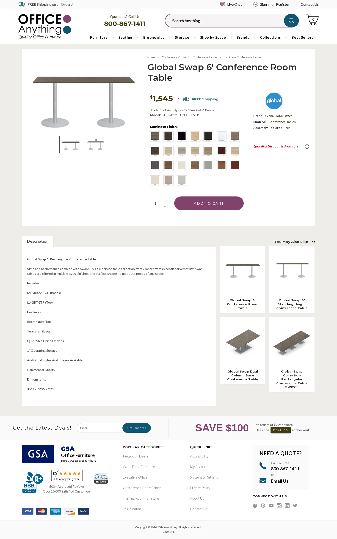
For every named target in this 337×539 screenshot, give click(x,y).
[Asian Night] (168, 136)
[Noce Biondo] (168, 151)
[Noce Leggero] (195, 151)
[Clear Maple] (195, 136)
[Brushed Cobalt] (208, 166)
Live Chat (234, 4)
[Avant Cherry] (235, 166)
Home (151, 57)
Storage (182, 37)
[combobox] (228, 20)
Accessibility (199, 456)
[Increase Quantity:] (165, 200)
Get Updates (136, 428)
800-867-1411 (125, 23)
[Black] (182, 136)
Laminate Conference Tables (242, 57)
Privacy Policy (200, 488)
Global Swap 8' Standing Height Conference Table (291, 304)
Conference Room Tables (142, 488)
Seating (126, 37)
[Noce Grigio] (182, 151)
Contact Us (310, 4)
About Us (197, 498)
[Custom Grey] (182, 180)
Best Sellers (302, 37)
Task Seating (132, 509)
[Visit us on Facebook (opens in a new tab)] (255, 505)
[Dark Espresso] (208, 136)
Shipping (196, 477)
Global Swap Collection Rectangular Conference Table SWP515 (291, 379)
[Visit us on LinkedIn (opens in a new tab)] (287, 505)
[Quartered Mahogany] (222, 151)
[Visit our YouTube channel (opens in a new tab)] (271, 505)
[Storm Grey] (155, 166)
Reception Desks (136, 456)
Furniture (99, 37)
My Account (199, 467)
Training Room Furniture (141, 498)
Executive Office (135, 477)
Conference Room (174, 57)
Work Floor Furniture (139, 467)
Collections (270, 37)
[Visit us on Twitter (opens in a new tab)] (295, 505)
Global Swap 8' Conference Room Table (243, 304)
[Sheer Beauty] (235, 151)
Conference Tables (205, 57)
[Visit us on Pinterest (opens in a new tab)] (263, 505)
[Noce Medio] (208, 151)
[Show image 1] (70, 144)
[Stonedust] (168, 180)
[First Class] (155, 151)
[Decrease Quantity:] (165, 206)
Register (282, 4)
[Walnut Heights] (168, 166)
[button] (307, 146)
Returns (212, 477)
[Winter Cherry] (195, 166)
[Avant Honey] (222, 166)
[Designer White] (222, 136)
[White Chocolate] (182, 166)
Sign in (265, 4)
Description (38, 241)
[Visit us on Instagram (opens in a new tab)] (279, 505)
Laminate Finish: (165, 126)
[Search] (291, 20)
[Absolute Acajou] (155, 136)
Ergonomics (153, 37)
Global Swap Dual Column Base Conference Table (242, 375)
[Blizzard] (155, 180)
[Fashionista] (235, 136)
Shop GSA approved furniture (78, 460)
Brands (243, 37)
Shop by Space (213, 37)
